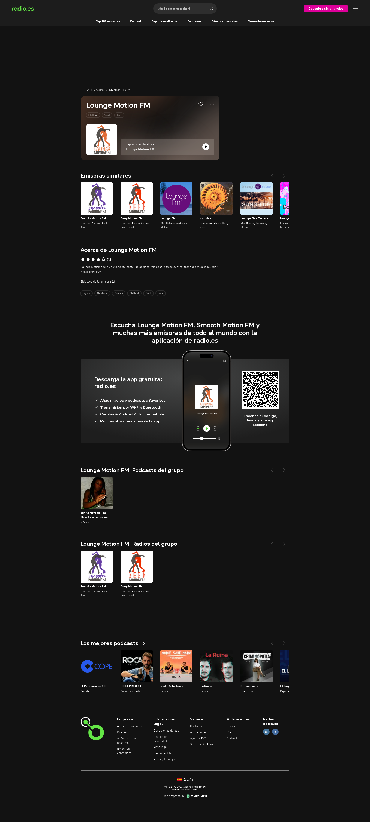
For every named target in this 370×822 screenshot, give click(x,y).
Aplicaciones (198, 732)
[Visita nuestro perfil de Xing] (275, 731)
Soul (107, 115)
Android (232, 738)
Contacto (196, 726)
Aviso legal (160, 747)
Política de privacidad (160, 739)
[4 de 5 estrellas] (98, 259)
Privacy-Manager (165, 759)
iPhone (231, 726)
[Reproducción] (205, 146)
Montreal (102, 293)
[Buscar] (211, 8)
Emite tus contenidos (124, 751)
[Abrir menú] (355, 8)
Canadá (119, 293)
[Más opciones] (211, 104)
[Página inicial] (88, 90)
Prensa (122, 732)
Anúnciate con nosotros (126, 740)
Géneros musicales (225, 21)
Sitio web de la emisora (96, 281)
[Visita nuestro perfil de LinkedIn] (266, 731)
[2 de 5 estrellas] (88, 259)
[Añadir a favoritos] (200, 104)
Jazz (119, 115)
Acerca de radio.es (129, 726)
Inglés (86, 293)
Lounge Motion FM (140, 149)
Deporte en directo (164, 21)
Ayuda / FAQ (198, 738)
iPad (230, 732)
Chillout (93, 115)
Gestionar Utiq (163, 753)
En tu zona (194, 21)
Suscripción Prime (202, 744)
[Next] (284, 174)
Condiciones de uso (166, 730)
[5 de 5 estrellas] (103, 259)
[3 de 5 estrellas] (93, 259)
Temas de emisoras (261, 21)
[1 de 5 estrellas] (82, 259)
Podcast (135, 21)
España (187, 779)
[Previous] (272, 174)
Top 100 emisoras (108, 21)
